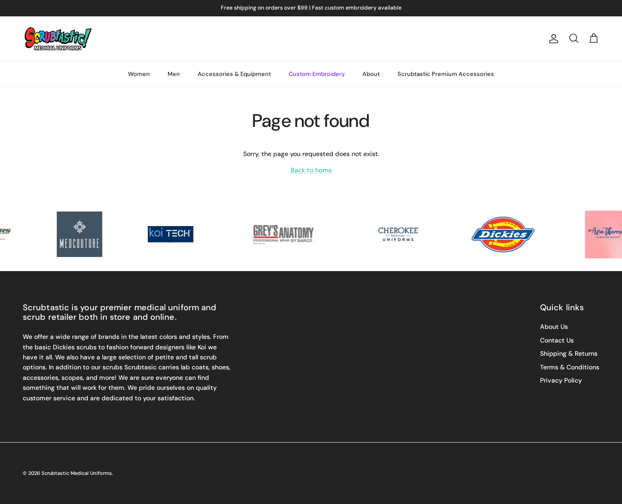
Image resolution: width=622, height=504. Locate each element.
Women (139, 74)
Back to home (311, 170)
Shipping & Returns (568, 353)
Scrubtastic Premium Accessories (446, 74)
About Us (554, 327)
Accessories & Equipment (234, 74)
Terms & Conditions (569, 367)
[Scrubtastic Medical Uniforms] (58, 38)
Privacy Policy (561, 380)
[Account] (552, 38)
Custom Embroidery (317, 74)
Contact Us (557, 340)
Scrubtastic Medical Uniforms (76, 473)
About (371, 74)
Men (174, 74)
